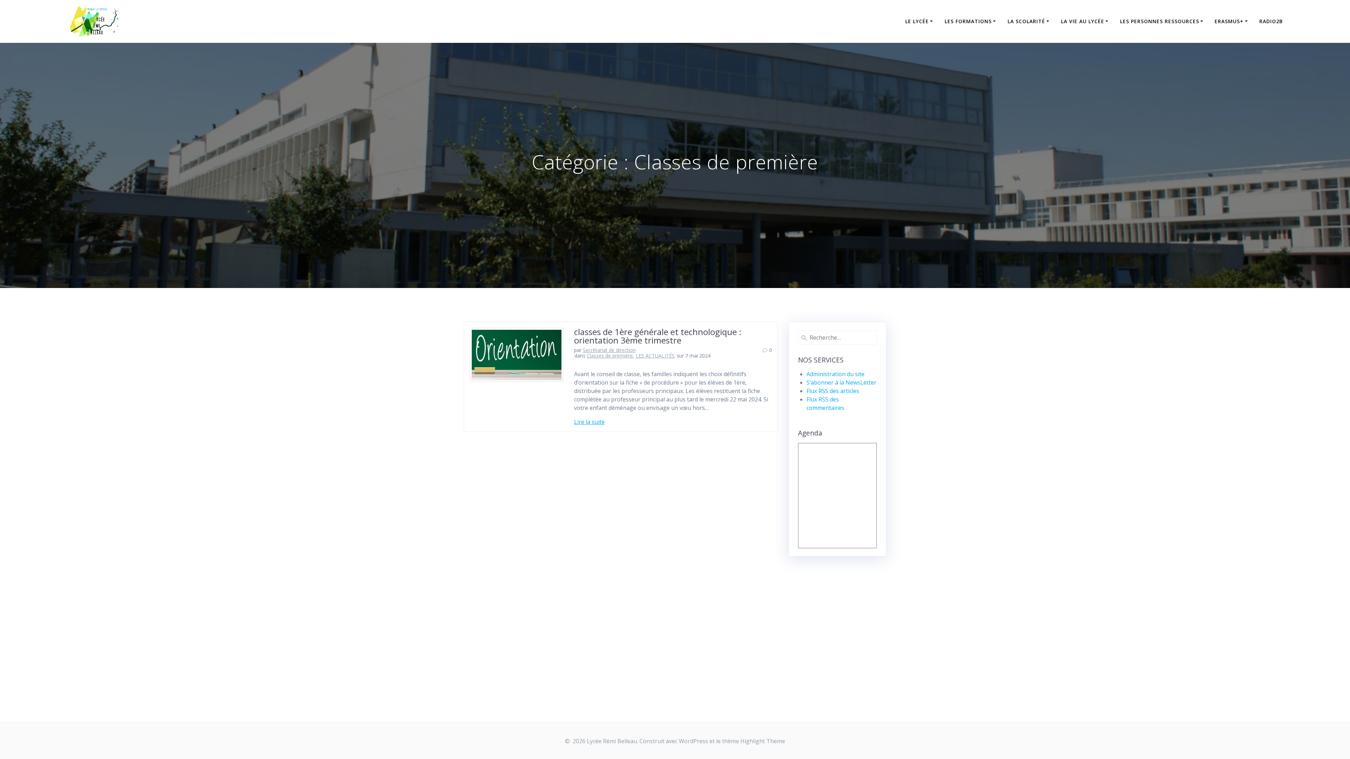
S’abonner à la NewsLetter (841, 382)
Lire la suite (589, 422)
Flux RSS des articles (832, 391)
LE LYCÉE (917, 21)
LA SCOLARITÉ (1026, 21)
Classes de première (610, 355)
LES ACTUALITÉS (655, 355)
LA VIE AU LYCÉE (1082, 21)
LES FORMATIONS (968, 21)
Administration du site (835, 374)
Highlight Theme (762, 741)
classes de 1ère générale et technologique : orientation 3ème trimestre (657, 336)
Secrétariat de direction (609, 350)
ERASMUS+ (1229, 21)
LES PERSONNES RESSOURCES (1159, 21)
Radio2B (1271, 21)
